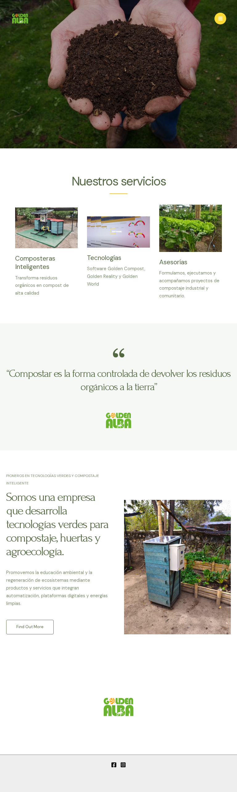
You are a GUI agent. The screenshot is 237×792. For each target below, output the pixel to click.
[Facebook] (114, 765)
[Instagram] (123, 765)
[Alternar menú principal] (220, 18)
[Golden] (20, 18)
